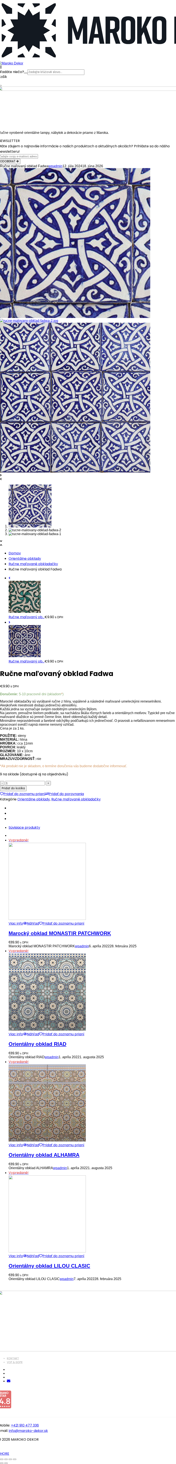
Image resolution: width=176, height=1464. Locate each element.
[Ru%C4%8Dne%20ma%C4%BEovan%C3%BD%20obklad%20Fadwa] (10, 808)
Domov (15, 553)
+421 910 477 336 (25, 1425)
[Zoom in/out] (1, 1459)
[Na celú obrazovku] (6, 1459)
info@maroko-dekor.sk (28, 1430)
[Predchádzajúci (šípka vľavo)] (1, 1463)
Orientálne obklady (25, 558)
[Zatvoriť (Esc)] (14, 1459)
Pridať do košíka (13, 788)
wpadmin (55, 166)
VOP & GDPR (15, 1362)
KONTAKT (13, 1358)
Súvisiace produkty (24, 827)
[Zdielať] (10, 1459)
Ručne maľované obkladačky (33, 563)
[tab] (92, 827)
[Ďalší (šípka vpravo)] (6, 1463)
